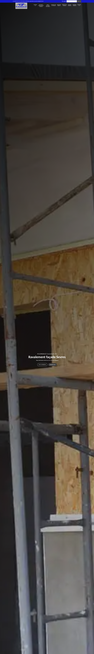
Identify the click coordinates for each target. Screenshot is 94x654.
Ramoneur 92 (79, 5)
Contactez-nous (52, 364)
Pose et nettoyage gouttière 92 (48, 5)
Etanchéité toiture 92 (74, 5)
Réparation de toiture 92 (64, 5)
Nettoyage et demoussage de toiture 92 (41, 5)
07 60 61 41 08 (24, 1)
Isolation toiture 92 (69, 5)
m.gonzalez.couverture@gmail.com (36, 1)
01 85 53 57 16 (17, 1)
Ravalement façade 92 (59, 5)
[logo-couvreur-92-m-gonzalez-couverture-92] (21, 6)
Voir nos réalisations (42, 364)
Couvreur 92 (35, 5)
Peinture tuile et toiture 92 (53, 5)
